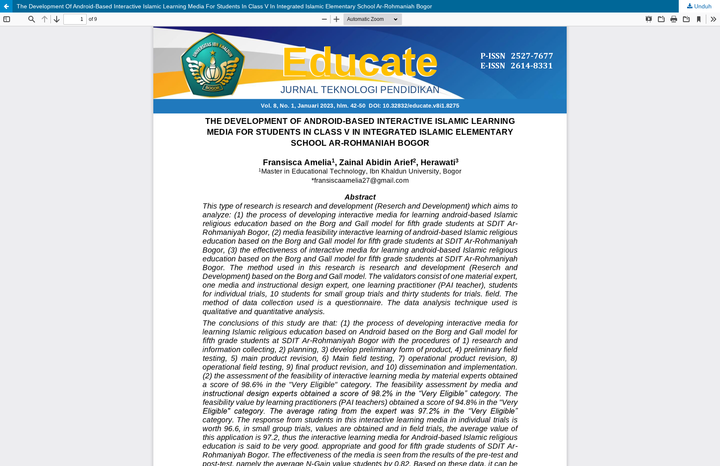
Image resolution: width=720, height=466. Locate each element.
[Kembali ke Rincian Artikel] (6, 6)
